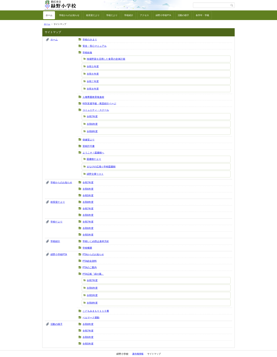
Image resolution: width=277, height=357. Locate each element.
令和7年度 (92, 116)
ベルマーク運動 (91, 317)
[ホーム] (118, 5)
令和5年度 (88, 195)
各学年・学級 (202, 15)
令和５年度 (93, 66)
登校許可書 (89, 146)
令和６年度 (93, 73)
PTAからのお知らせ (93, 254)
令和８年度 (93, 88)
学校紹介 (128, 15)
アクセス (144, 15)
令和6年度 (92, 124)
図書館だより (94, 159)
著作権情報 (137, 354)
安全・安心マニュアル (95, 46)
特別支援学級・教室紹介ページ (99, 103)
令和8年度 (92, 131)
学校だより (112, 15)
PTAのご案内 (90, 267)
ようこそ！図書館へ (93, 152)
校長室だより (93, 15)
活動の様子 (183, 15)
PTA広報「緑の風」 (93, 274)
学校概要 (87, 247)
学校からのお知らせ (69, 15)
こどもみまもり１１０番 (96, 311)
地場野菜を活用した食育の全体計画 (106, 59)
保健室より (89, 139)
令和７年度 (93, 81)
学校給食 (87, 52)
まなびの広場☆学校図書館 (101, 166)
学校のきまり (90, 39)
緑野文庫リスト (95, 174)
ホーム (49, 15)
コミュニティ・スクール (96, 110)
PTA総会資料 (90, 261)
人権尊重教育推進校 (93, 97)
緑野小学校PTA (163, 15)
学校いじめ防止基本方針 (96, 241)
